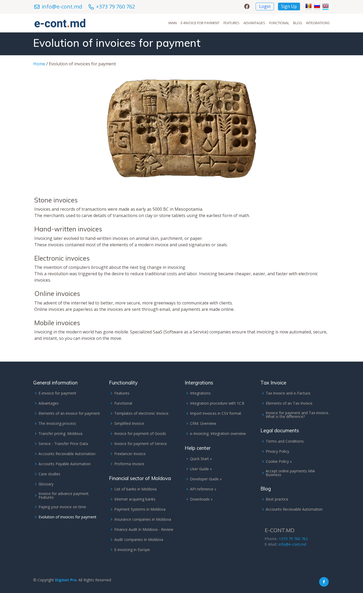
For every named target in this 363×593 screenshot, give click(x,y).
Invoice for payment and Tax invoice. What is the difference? (297, 414)
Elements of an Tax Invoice (289, 403)
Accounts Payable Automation (65, 464)
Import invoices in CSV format (215, 413)
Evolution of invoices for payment (67, 517)
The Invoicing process (57, 423)
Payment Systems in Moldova (140, 509)
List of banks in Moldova (135, 489)
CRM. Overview (203, 423)
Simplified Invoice (129, 423)
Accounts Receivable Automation (67, 454)
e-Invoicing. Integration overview (218, 433)
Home (39, 64)
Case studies (49, 474)
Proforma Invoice (129, 464)
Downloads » (201, 499)
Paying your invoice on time (62, 507)
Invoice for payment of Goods (140, 433)
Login (265, 6)
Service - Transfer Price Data (63, 444)
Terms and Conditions (285, 441)
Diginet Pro (66, 579)
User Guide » (201, 469)
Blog (297, 22)
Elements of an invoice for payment (69, 413)
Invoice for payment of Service (140, 444)
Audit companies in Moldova (138, 539)
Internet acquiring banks (134, 499)
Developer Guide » (206, 479)
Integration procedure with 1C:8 (217, 403)
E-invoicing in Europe (132, 550)
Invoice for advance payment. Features (64, 495)
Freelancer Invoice (130, 454)
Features (231, 22)
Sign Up (289, 6)
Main (172, 22)
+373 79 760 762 (115, 6)
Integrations (318, 22)
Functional (279, 22)
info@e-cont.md (62, 6)
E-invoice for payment (200, 22)
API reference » (203, 489)
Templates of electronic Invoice (141, 413)
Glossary (46, 484)
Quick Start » (201, 459)
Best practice (277, 499)
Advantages (254, 22)
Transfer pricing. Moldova (60, 433)
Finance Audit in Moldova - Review (143, 529)
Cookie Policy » (279, 461)
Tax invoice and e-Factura (288, 393)
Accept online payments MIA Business (290, 473)
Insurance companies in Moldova (142, 519)
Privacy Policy (277, 451)
